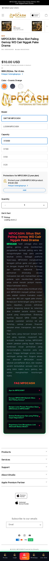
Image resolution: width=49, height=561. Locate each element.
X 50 (5, 157)
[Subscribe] (40, 525)
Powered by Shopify (31, 549)
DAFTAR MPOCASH (12, 118)
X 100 (5, 149)
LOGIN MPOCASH (11, 126)
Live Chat (43, 557)
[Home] (18, 15)
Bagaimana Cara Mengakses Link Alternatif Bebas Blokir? (22, 426)
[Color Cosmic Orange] (4, 86)
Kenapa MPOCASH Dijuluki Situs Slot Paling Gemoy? (22, 399)
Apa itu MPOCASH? (17, 390)
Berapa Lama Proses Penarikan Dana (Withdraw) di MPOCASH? (24, 408)
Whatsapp (34, 557)
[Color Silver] (20, 86)
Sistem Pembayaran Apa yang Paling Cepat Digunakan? (23, 417)
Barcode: (17, 49)
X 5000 (7, 141)
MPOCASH (12, 244)
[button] (3, 15)
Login (15, 557)
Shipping (13, 65)
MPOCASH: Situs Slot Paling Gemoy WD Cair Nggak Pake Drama (25, 2)
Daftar (24, 558)
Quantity (5, 199)
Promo (5, 557)
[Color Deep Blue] (12, 86)
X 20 (5, 165)
